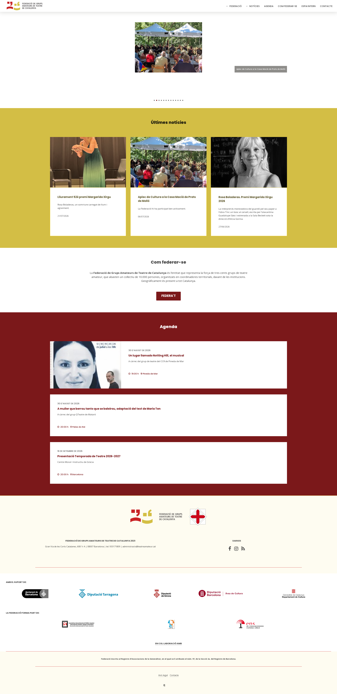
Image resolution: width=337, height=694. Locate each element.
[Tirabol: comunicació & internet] (169, 685)
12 (180, 100)
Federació (235, 6)
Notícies (254, 6)
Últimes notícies (168, 122)
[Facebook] (229, 549)
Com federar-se (287, 6)
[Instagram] (236, 549)
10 (175, 100)
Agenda (268, 6)
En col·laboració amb (168, 643)
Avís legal (163, 675)
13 (182, 100)
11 (178, 100)
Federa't (168, 295)
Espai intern (309, 6)
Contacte (326, 6)
